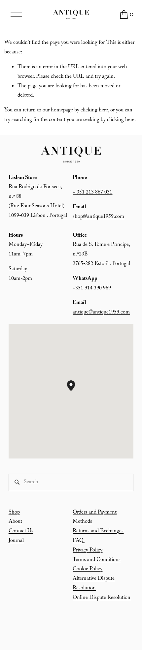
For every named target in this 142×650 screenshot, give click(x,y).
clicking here (94, 110)
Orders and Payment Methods (95, 517)
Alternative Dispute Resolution (94, 584)
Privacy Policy (87, 550)
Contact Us (21, 531)
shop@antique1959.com (98, 217)
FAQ (78, 541)
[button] (75, 391)
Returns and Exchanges (98, 531)
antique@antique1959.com (101, 312)
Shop (14, 512)
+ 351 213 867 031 (92, 192)
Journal (16, 541)
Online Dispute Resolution (101, 598)
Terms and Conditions (97, 560)
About (15, 521)
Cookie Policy (87, 569)
